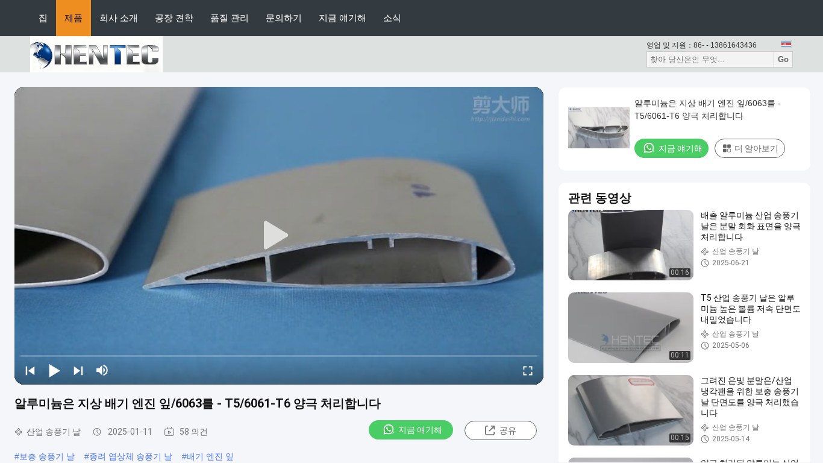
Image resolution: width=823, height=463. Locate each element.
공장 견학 (174, 18)
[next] (78, 370)
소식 (392, 18)
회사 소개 (118, 18)
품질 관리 (229, 18)
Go (783, 59)
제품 (73, 18)
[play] (279, 236)
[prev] (30, 370)
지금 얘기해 (342, 17)
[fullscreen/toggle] (528, 370)
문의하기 (284, 18)
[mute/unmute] (102, 370)
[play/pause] (54, 370)
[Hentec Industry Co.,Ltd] (96, 53)
